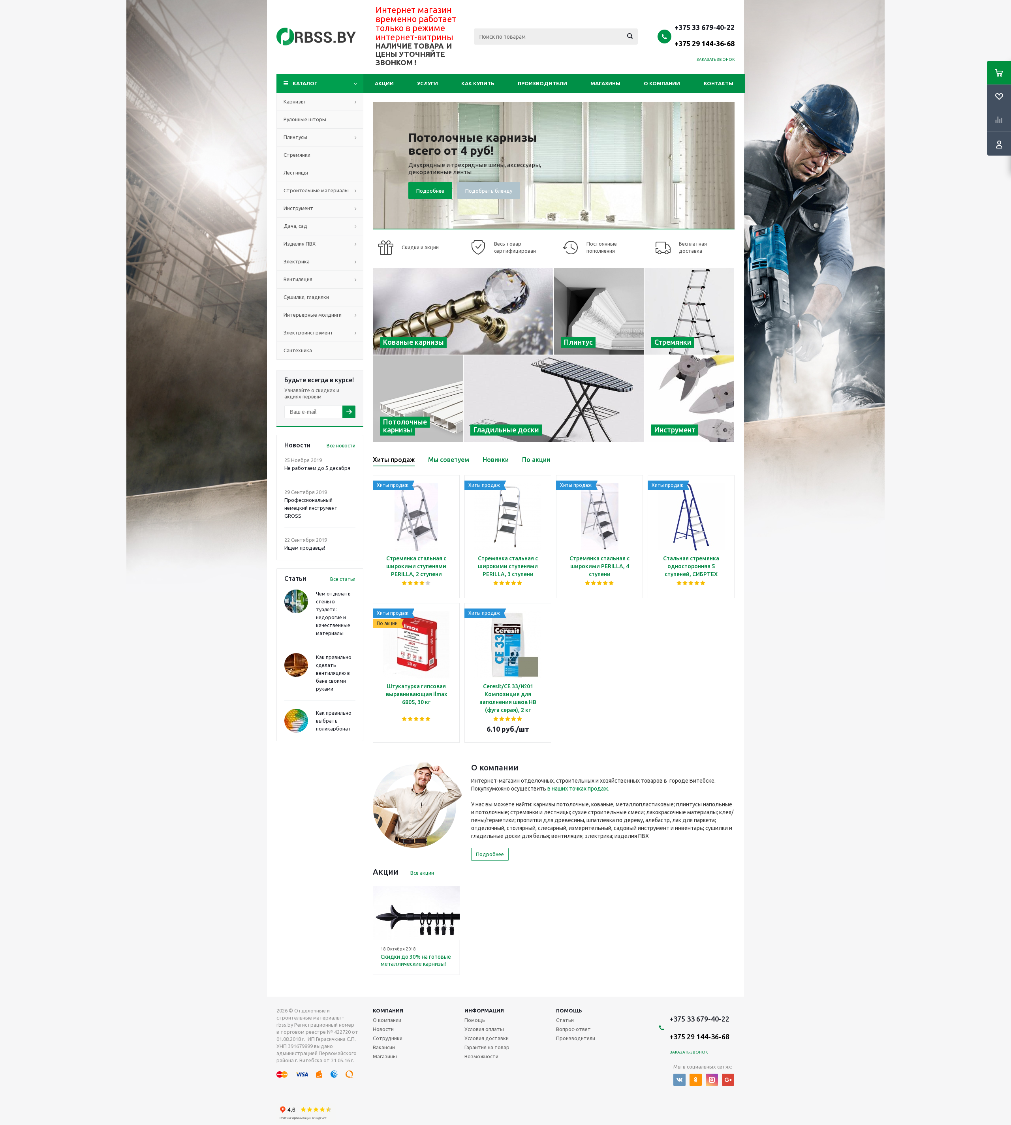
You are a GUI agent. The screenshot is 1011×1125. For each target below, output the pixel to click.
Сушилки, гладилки (306, 297)
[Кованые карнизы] (463, 311)
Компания (388, 1010)
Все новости (341, 445)
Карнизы (294, 101)
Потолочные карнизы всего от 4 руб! (472, 144)
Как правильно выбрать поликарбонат (333, 720)
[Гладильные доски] (554, 398)
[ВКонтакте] (679, 1080)
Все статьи (342, 579)
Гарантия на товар (486, 1047)
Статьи (565, 1020)
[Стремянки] (689, 311)
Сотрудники (387, 1038)
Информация (484, 1010)
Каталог (305, 83)
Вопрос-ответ (573, 1029)
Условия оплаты (484, 1029)
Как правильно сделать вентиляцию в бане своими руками (333, 672)
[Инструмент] (689, 398)
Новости (383, 1029)
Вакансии (384, 1047)
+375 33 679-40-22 (705, 35)
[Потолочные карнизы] (418, 398)
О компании (662, 83)
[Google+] (728, 1080)
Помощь (569, 1010)
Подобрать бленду (488, 190)
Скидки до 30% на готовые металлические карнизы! (416, 960)
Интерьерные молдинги (313, 314)
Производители (542, 83)
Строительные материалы (316, 190)
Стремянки (297, 155)
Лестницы (296, 172)
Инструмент (298, 208)
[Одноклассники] (696, 1080)
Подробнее (430, 190)
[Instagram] (712, 1080)
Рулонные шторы (305, 119)
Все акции (422, 872)
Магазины (605, 83)
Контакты (718, 83)
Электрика (297, 261)
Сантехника (298, 350)
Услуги (427, 83)
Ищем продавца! (304, 547)
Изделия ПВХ (300, 243)
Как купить (477, 83)
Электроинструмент (308, 332)
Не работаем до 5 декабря (317, 468)
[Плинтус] (599, 311)
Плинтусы (295, 137)
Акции (384, 83)
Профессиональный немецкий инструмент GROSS (311, 507)
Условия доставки (486, 1038)
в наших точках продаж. (578, 788)
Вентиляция (298, 279)
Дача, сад (295, 226)
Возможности (481, 1056)
